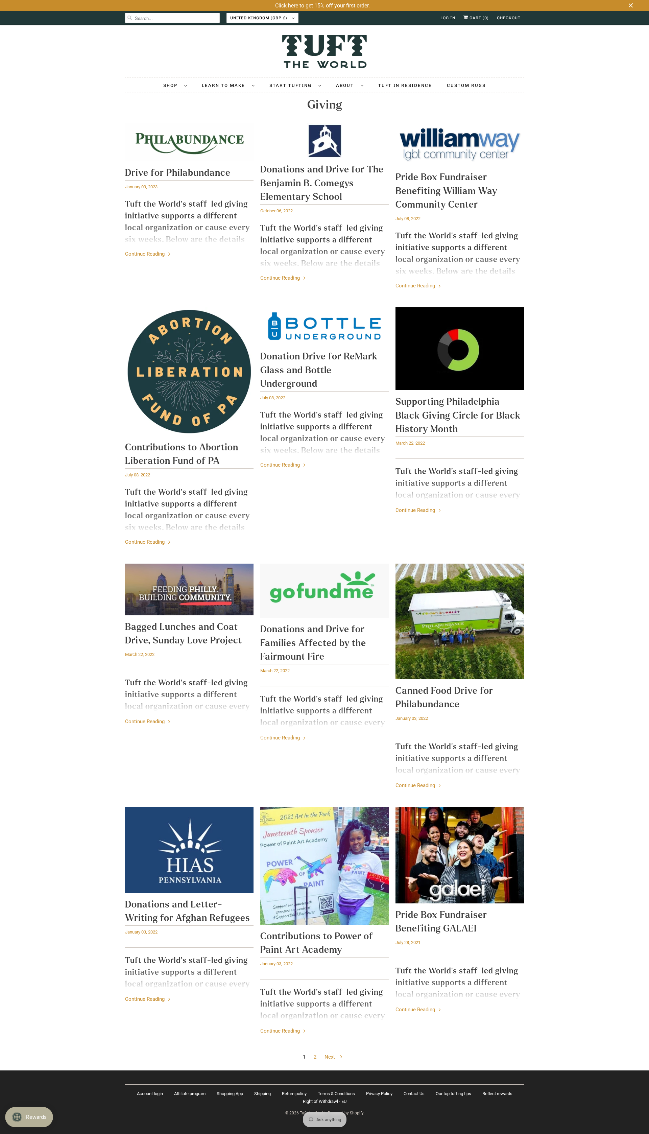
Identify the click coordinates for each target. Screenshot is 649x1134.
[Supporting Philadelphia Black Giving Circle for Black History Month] (459, 348)
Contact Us (414, 1093)
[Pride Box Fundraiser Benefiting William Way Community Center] (459, 144)
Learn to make (225, 85)
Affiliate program (190, 1093)
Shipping (262, 1093)
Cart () (478, 18)
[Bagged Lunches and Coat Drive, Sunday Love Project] (189, 589)
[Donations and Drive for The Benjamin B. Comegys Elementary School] (324, 140)
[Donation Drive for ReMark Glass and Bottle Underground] (324, 326)
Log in (447, 18)
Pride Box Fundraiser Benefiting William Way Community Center (446, 191)
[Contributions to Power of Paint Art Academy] (324, 866)
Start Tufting (292, 85)
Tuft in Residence (405, 85)
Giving (324, 105)
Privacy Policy (379, 1093)
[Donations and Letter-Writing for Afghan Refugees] (189, 850)
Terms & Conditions (336, 1093)
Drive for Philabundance (178, 173)
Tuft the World (313, 1113)
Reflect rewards (497, 1093)
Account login (150, 1093)
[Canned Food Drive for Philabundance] (459, 621)
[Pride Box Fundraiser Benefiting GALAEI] (459, 855)
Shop (172, 85)
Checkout (509, 18)
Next (330, 1057)
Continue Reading (145, 254)
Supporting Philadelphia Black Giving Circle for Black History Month (458, 415)
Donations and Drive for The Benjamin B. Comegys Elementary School (322, 183)
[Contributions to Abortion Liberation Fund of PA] (189, 371)
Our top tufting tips (453, 1093)
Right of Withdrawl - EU (324, 1101)
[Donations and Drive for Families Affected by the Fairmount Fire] (324, 591)
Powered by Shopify (346, 1113)
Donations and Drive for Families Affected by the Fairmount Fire (313, 643)
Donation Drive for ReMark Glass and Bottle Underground (319, 370)
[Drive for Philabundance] (189, 142)
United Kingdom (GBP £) (259, 18)
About (346, 85)
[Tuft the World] (324, 52)
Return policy (294, 1093)
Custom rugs (466, 85)
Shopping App (230, 1093)
